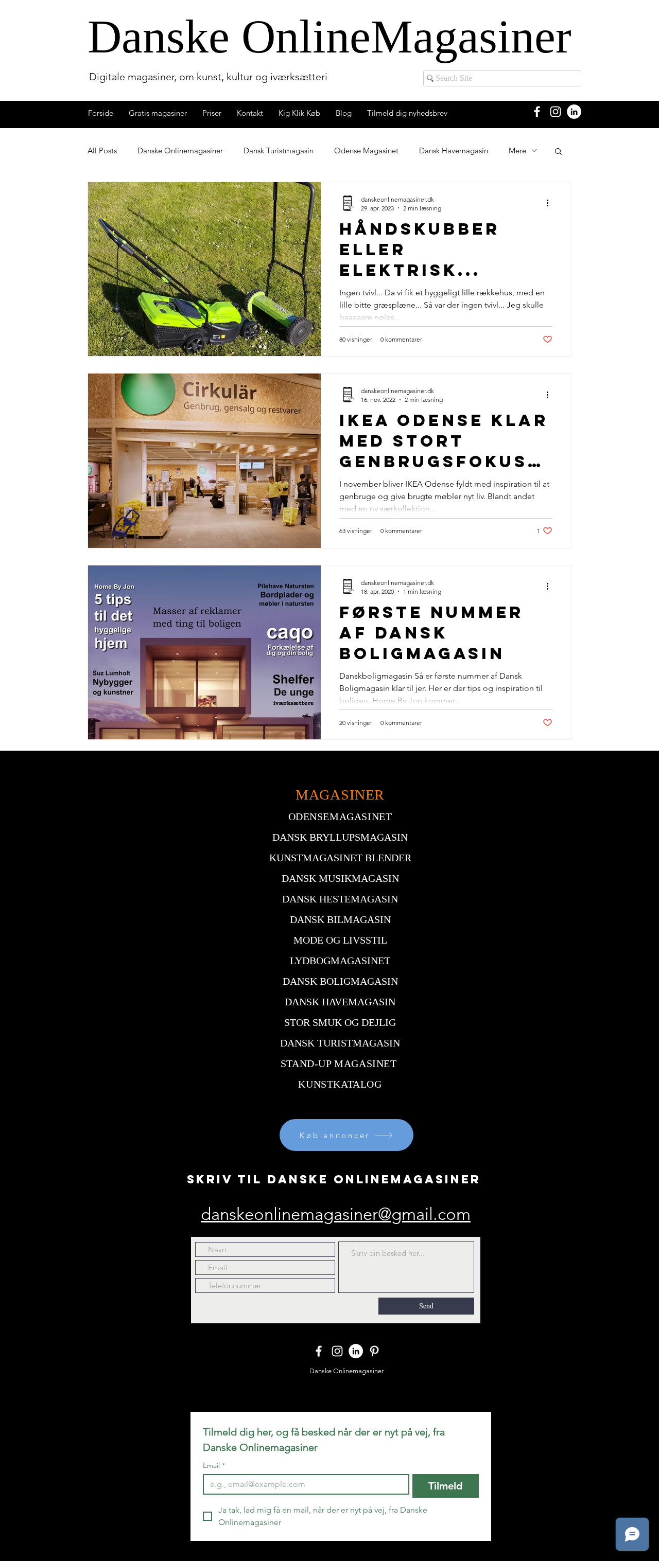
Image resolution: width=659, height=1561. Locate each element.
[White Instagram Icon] (555, 111)
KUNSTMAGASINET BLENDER (340, 857)
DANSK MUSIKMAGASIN (340, 878)
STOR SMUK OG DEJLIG (340, 1022)
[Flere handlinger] (551, 203)
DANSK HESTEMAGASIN (340, 898)
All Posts (102, 150)
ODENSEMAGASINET (340, 816)
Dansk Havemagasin (453, 150)
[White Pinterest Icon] (374, 1351)
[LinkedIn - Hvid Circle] (574, 111)
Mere (517, 150)
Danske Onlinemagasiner (180, 150)
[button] (558, 152)
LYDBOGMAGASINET (340, 960)
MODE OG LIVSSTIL (340, 940)
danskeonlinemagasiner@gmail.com (336, 1214)
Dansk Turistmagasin (279, 150)
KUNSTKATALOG (339, 1084)
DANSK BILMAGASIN (340, 919)
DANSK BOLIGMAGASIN (340, 981)
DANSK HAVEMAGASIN (340, 1001)
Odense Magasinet (366, 150)
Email (214, 1465)
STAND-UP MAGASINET (339, 1063)
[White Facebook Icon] (537, 111)
